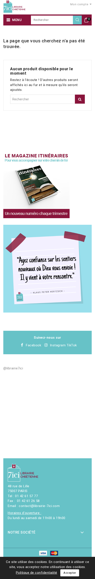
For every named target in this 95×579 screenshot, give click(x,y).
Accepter (69, 572)
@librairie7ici (13, 368)
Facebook (33, 345)
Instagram (58, 345)
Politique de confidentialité (36, 573)
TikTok (72, 345)
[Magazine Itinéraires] (36, 185)
